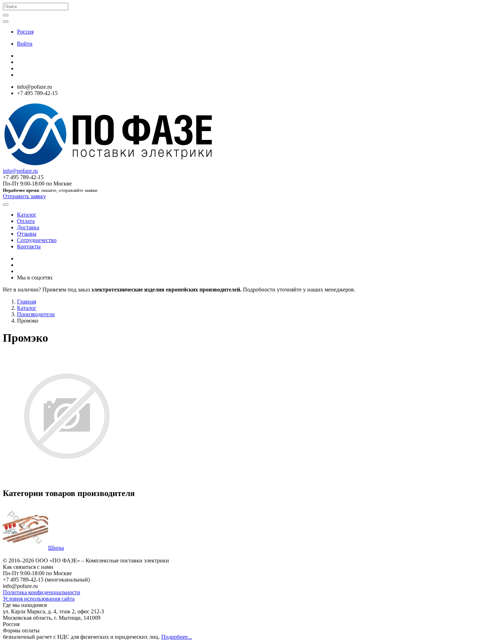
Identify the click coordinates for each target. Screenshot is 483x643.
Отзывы (26, 234)
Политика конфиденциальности (41, 592)
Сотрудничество (37, 240)
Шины (56, 548)
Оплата (26, 221)
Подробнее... (176, 637)
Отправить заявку (24, 196)
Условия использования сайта (39, 599)
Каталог (26, 215)
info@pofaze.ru (20, 171)
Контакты (29, 246)
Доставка (28, 227)
